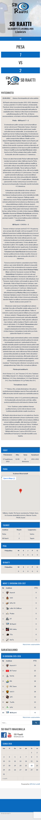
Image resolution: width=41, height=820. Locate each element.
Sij (3, 588)
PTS (36, 588)
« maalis (4, 778)
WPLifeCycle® (35, 784)
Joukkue (9, 588)
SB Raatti (20, 24)
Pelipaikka (8, 550)
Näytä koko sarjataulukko (31, 644)
